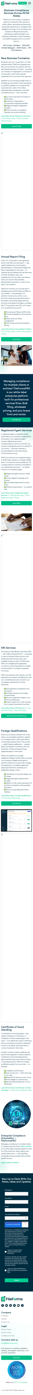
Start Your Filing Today (12, 798)
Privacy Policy (6, 1329)
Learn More (16, 339)
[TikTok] (14, 1305)
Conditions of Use (7, 1336)
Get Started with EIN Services (17, 716)
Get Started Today (17, 495)
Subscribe (16, 1357)
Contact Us (5, 1322)
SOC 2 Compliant (21, 1382)
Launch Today (16, 126)
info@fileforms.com (9, 1343)
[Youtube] (18, 1305)
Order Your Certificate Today (21, 1090)
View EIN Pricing (20, 710)
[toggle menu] (30, 3)
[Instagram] (22, 1305)
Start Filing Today (9, 118)
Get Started (22, 3)
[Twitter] (6, 1305)
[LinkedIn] (10, 1305)
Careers (4, 1319)
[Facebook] (2, 1305)
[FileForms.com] (9, 3)
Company (4, 1316)
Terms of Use (6, 1333)
